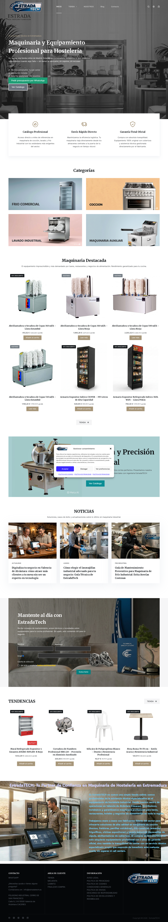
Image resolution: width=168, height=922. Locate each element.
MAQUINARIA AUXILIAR (106, 240)
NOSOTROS (89, 6)
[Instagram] (18, 918)
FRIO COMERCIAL (26, 204)
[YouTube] (23, 918)
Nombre (21, 644)
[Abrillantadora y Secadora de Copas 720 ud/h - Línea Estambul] (32, 367)
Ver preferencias (103, 469)
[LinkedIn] (27, 918)
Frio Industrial (121, 563)
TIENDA (71, 6)
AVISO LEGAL (93, 878)
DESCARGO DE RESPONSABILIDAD (102, 893)
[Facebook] (9, 918)
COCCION (96, 204)
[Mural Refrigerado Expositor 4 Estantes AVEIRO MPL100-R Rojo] (26, 726)
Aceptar (65, 469)
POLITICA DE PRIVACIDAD (98, 881)
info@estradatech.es (32, 889)
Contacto (115, 6)
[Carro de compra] (159, 6)
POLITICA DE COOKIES (97, 884)
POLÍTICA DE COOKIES (65, 474)
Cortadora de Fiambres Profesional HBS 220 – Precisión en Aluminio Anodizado (64, 752)
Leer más (84, 337)
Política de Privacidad (46, 665)
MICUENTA (52, 881)
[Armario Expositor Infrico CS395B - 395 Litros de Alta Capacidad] (84, 367)
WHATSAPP (13, 878)
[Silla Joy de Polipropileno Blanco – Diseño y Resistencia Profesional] (103, 726)
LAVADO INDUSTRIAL (27, 240)
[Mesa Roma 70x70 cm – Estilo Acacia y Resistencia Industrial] (142, 726)
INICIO (59, 6)
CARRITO (52, 884)
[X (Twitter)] (14, 918)
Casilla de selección (26, 662)
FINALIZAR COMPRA (56, 887)
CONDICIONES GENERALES (99, 887)
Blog (102, 6)
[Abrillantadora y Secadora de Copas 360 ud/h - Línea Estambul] (32, 296)
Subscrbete (83, 672)
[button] (110, 448)
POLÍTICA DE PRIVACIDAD (82, 474)
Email (20, 656)
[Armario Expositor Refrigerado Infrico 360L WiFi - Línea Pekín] (136, 367)
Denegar (84, 469)
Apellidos (59, 644)
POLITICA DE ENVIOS (96, 890)
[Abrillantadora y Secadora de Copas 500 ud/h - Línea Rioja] (136, 296)
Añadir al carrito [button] (32, 337)
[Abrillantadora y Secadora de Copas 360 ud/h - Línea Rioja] (84, 296)
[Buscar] (148, 6)
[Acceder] (154, 6)
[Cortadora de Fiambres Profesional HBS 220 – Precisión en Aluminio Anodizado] (64, 726)
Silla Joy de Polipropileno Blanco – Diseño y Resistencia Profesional (103, 752)
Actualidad (16, 563)
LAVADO (66, 563)
